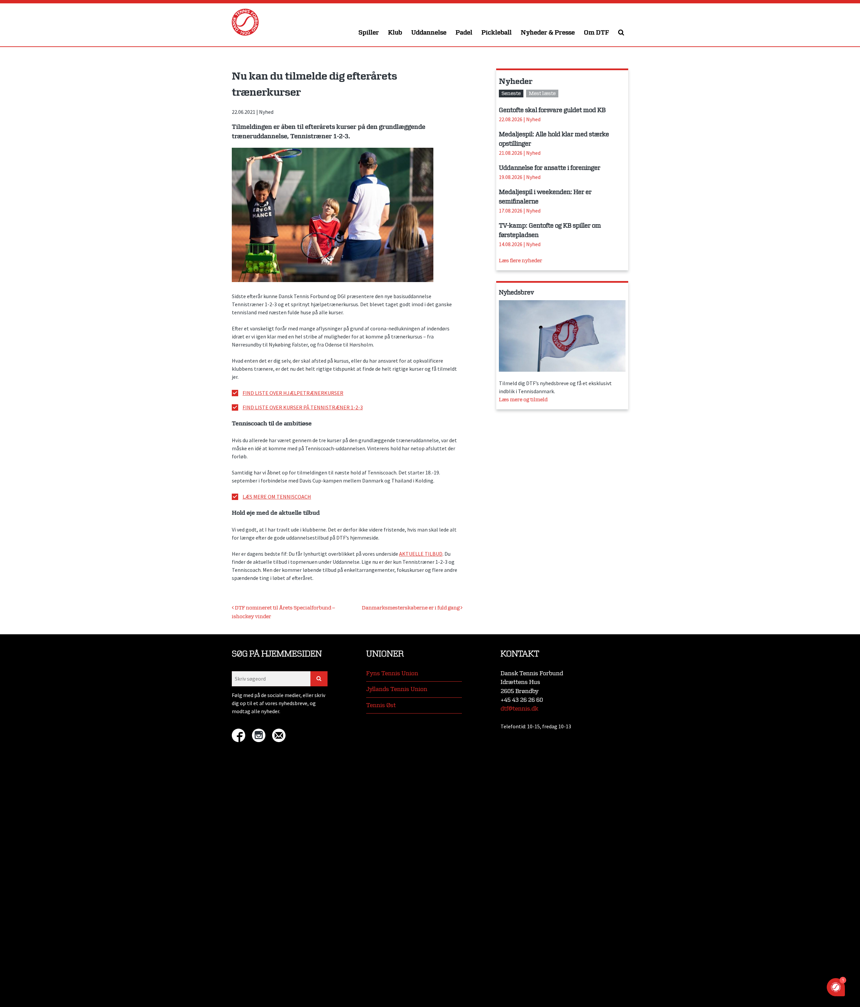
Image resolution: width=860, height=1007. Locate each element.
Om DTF (596, 33)
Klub (395, 33)
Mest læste (542, 93)
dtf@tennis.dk (519, 708)
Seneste (511, 93)
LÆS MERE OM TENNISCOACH (277, 496)
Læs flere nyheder (520, 261)
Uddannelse (428, 33)
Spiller (368, 33)
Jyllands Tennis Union (396, 689)
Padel (464, 33)
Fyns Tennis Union (392, 673)
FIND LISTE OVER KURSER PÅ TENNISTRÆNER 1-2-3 (303, 407)
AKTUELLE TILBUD (420, 553)
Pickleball (496, 33)
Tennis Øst (381, 705)
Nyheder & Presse (548, 33)
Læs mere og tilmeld (523, 400)
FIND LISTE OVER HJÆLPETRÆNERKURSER (293, 393)
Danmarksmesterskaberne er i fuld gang (411, 608)
